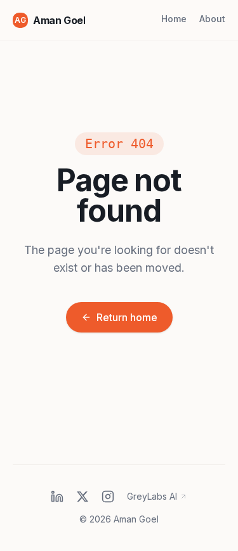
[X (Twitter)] (82, 496)
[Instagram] (108, 496)
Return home (126, 317)
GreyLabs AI (152, 496)
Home (174, 18)
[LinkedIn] (57, 496)
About (212, 18)
